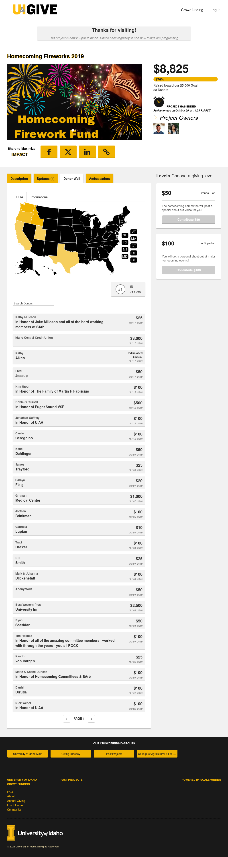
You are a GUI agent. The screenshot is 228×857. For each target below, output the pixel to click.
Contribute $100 (189, 270)
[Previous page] (66, 719)
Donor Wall (71, 178)
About (11, 796)
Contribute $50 (188, 219)
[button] (17, 101)
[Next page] (91, 719)
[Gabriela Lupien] (173, 128)
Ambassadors (99, 178)
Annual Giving (16, 800)
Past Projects (114, 754)
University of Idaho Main (27, 754)
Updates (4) (46, 178)
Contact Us (14, 809)
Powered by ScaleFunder (201, 780)
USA (19, 196)
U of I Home (15, 805)
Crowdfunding (192, 9)
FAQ (10, 792)
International (39, 196)
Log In (215, 9)
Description (19, 178)
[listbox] (74, 102)
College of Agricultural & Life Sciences (157, 754)
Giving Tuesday (70, 754)
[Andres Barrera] (159, 128)
